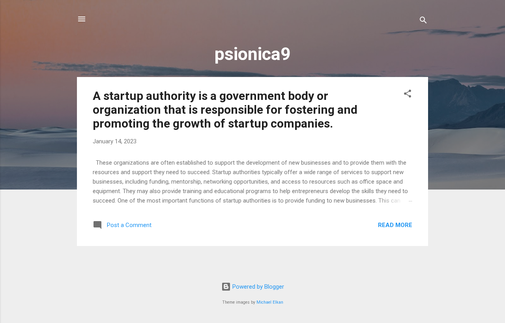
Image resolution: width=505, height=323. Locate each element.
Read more (395, 225)
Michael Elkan (269, 302)
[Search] (423, 21)
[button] (407, 95)
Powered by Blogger (257, 286)
